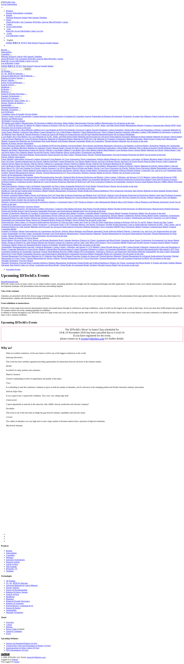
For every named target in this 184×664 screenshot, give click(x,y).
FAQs (8, 634)
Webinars (9, 18)
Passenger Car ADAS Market (59, 168)
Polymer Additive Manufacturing (100, 123)
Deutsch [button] (30, 66)
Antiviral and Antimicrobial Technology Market (29, 191)
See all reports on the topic (124, 123)
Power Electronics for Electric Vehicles (120, 168)
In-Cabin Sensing (23, 218)
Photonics (5, 92)
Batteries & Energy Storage (12, 78)
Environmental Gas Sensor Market (165, 240)
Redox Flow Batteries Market (21, 152)
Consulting (28, 13)
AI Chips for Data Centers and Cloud (73, 222)
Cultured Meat (20, 188)
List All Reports (7, 112)
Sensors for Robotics (64, 220)
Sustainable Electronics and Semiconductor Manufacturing (61, 211)
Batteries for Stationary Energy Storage (43, 148)
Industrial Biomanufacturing (102, 134)
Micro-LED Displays (126, 202)
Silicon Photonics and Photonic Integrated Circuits (155, 202)
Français (42, 43)
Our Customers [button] (21, 59)
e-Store (33, 31)
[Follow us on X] (94, 482)
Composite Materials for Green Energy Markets (26, 249)
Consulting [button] (5, 54)
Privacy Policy (12, 629)
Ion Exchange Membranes (124, 134)
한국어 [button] (19, 66)
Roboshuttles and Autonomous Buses (16, 220)
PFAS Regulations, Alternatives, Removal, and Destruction (50, 188)
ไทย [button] (24, 66)
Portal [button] (3, 61)
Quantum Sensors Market (110, 213)
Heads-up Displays (76, 166)
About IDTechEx (13, 22)
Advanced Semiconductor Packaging (24, 202)
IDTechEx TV (12, 569)
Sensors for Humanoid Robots (43, 220)
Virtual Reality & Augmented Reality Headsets (78, 265)
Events (15, 282)
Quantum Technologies (10, 96)
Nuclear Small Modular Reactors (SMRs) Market (154, 182)
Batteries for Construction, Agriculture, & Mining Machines (133, 159)
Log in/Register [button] (7, 63)
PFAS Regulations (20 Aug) (17, 650)
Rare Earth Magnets (49, 141)
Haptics (4, 243)
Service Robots (79, 220)
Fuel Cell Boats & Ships (10, 166)
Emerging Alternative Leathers (135, 132)
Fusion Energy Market (79, 179)
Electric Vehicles (7, 80)
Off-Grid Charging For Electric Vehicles (31, 168)
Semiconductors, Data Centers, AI (14, 101)
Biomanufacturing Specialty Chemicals (55, 177)
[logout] (15, 659)
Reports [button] (4, 50)
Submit (27, 69)
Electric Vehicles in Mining (74, 164)
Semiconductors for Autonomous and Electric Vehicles (57, 170)
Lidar (97, 202)
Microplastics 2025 (166, 249)
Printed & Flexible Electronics (13, 94)
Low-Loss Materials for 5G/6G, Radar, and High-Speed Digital (100, 125)
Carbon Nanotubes (115, 130)
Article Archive (12, 564)
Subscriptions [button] (6, 52)
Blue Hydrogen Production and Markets (87, 177)
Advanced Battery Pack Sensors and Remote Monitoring (90, 146)
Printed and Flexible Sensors (12, 211)
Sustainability (6, 105)
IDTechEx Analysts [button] (35, 59)
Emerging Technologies (15, 560)
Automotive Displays (47, 202)
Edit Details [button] (20, 61)
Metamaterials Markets (135, 125)
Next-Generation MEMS (110, 227)
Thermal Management (9, 107)
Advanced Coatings (83, 130)
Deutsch (35, 43)
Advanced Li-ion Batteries (123, 146)
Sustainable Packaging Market (82, 254)
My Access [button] (10, 61)
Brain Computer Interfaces (69, 240)
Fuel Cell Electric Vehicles (31, 166)
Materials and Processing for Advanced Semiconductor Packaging (104, 137)
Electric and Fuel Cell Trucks (125, 161)
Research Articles (21, 18)
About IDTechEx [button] (8, 59)
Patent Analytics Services (162, 116)
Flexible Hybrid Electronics (125, 209)
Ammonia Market (33, 177)
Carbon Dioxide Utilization (12, 179)
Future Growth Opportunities (20, 116)
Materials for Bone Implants (142, 137)
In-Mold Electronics (144, 209)
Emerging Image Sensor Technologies (136, 240)
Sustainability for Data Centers (53, 186)
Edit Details (25, 31)
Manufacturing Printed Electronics (165, 209)
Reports (9, 13)
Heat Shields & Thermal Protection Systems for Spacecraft (35, 134)
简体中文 (17, 43)
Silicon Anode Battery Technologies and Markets (83, 152)
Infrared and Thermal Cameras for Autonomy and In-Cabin (54, 218)
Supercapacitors (41, 155)
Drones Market (85, 161)
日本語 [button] (4, 66)
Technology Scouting (131, 116)
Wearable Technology (9, 110)
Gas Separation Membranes (99, 179)
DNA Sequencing (117, 191)
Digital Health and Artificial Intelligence (93, 191)
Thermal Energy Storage (84, 155)
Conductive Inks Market (29, 132)
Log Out (39, 31)
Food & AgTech (7, 85)
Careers (65, 22)
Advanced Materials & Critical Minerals (17, 76)
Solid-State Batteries (26, 155)
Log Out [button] (34, 61)
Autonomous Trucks (78, 159)
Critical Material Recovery (90, 132)
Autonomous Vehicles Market (98, 159)
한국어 (24, 43)
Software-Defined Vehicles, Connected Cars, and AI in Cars (143, 170)
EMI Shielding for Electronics (159, 132)
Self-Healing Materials (67, 141)
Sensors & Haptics (13, 608)
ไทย (29, 43)
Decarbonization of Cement (34, 179)
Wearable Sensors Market (69, 245)
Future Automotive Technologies (55, 166)
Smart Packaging (31, 211)
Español (49, 43)
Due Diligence (146, 116)
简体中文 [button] (12, 66)
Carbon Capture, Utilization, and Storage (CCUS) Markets (127, 177)
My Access (15, 31)
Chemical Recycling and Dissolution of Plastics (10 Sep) (28, 646)
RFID (173, 125)
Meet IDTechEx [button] (50, 59)
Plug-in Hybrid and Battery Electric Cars (88, 168)
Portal (8, 31)
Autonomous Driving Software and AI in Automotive (62, 215)
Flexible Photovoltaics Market (57, 179)
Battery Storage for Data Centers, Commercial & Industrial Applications (87, 148)
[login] (16, 662)
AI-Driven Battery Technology (146, 146)
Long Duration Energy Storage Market (131, 150)
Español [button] (44, 66)
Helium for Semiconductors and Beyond (75, 134)
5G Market (28, 125)
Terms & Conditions (14, 631)
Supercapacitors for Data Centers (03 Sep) (22, 648)
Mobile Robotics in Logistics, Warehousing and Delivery (130, 218)
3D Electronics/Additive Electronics (48, 123)
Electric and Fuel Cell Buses (102, 161)
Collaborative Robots (132, 215)
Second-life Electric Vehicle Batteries (48, 152)
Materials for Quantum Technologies (111, 139)
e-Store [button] (28, 61)
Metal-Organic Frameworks (154, 139)
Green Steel (156, 179)
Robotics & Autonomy (10, 98)
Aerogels (95, 130)
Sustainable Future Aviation (12, 200)
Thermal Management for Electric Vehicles (25, 173)
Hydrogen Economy (169, 179)
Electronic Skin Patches (133, 191)
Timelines (43, 18)
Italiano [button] (50, 66)
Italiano (55, 43)
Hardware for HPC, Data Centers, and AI (164, 225)
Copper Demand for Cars (50, 132)
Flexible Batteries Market (167, 148)
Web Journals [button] (28, 56)
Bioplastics (103, 130)
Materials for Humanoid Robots (60, 139)
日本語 (9, 43)
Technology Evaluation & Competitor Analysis (72, 116)
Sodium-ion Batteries (9, 155)
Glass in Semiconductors (138, 225)
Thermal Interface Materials (115, 141)
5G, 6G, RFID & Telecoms (12, 73)
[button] (9, 11)
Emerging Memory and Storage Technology (87, 225)
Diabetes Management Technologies (62, 191)
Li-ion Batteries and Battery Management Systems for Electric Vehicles (112, 166)
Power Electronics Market (146, 168)
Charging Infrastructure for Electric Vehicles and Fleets (36, 161)
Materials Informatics (134, 139)
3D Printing (5, 71)
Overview (10, 622)
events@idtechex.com (92, 338)
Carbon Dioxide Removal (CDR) (163, 177)
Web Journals (33, 18)
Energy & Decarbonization (11, 83)
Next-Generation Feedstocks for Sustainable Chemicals (112, 182)
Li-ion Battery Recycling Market (14, 137)
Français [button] (37, 66)
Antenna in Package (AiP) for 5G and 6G (58, 125)
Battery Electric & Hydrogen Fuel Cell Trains (42, 195)
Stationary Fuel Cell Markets (29, 186)
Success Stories (31, 114)
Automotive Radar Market (30, 215)
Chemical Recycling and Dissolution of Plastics (142, 130)
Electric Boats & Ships (147, 161)
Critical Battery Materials (70, 132)
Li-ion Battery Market (61, 150)
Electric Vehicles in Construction (50, 164)
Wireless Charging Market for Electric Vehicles (100, 173)
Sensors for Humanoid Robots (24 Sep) (21, 643)
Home (3, 282)
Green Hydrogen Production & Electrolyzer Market (130, 179)
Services (4, 116)
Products (9, 282)
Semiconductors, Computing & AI (19, 606)
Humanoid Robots (8, 218)
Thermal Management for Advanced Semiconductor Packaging (126, 234)
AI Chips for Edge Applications (100, 222)
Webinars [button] (4, 56)
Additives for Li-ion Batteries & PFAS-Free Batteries (54, 130)
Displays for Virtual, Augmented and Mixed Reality (100, 240)
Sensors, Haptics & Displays (12, 103)
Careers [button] (60, 59)
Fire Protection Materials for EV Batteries (115, 164)
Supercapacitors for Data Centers (61, 155)
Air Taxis (65, 159)
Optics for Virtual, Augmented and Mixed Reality (40, 265)
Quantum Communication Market (157, 125)
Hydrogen (5, 89)
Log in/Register (12, 36)
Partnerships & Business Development (107, 116)
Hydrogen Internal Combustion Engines (17, 182)
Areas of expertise (17, 114)
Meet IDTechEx (55, 22)
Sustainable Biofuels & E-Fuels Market (81, 186)
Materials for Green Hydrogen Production (30, 139)
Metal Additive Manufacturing (75, 123)
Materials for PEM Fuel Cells (85, 139)
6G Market (37, 125)
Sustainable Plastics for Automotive (90, 141)
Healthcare (5, 87)
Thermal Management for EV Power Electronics (62, 173)
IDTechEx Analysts (40, 22)
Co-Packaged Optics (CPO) (67, 202)
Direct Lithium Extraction (112, 132)
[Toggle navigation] (2, 7)
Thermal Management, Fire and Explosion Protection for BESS (119, 155)
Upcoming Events (13, 269)
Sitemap (9, 627)
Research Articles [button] (16, 56)
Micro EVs (10, 168)
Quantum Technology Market (132, 213)
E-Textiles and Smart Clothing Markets (166, 263)
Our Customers (26, 22)
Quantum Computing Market (88, 213)
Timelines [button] (38, 56)
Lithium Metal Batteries (106, 150)
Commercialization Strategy (43, 116)
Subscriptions (18, 13)
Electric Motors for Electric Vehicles (23, 164)
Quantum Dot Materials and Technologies (24, 141)
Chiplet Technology (39, 225)
